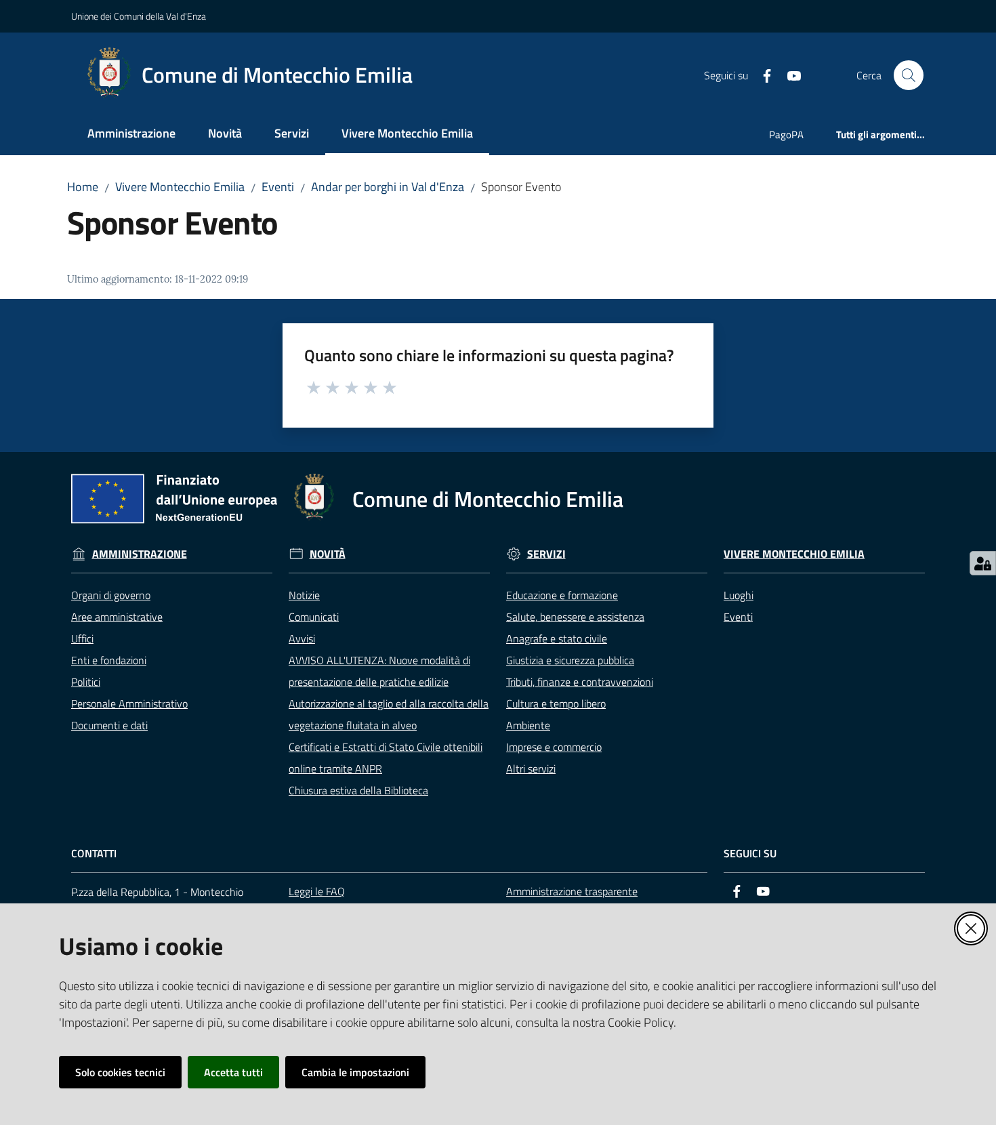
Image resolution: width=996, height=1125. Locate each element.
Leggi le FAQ (317, 891)
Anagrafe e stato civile (556, 638)
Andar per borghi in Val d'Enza (387, 187)
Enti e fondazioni (108, 660)
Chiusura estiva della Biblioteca (358, 790)
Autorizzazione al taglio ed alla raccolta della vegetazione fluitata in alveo (389, 714)
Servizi (546, 554)
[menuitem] (131, 134)
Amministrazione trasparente (572, 891)
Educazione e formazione (562, 595)
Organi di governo (110, 595)
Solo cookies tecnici (120, 1072)
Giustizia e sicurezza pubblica (570, 660)
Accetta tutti (233, 1072)
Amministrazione (139, 554)
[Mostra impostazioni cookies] (983, 563)
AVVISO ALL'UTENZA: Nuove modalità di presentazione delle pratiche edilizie (379, 671)
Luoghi (738, 595)
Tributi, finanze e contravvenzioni (579, 682)
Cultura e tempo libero (556, 703)
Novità (328, 554)
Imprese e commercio (554, 747)
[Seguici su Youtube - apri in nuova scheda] (788, 74)
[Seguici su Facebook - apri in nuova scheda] (761, 74)
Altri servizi (531, 768)
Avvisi (302, 638)
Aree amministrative (117, 617)
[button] (908, 75)
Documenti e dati (109, 725)
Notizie (304, 595)
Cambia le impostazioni (355, 1072)
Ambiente (528, 725)
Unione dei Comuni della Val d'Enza (138, 16)
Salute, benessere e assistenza (575, 617)
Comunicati (314, 617)
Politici (85, 682)
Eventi (278, 187)
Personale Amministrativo (129, 703)
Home (82, 187)
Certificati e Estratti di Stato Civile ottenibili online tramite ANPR (385, 758)
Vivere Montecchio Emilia (180, 187)
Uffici (82, 638)
